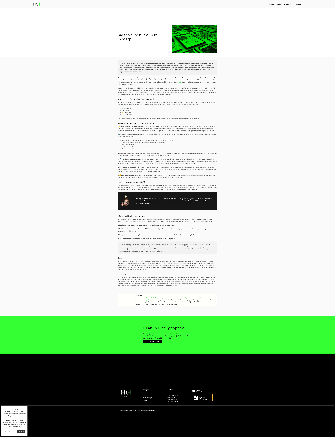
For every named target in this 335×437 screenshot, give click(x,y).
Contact (298, 4)
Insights (128, 44)
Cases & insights (284, 4)
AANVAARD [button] (21, 431)
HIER (180, 82)
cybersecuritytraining (189, 199)
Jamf (135, 187)
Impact (271, 4)
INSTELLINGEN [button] (9, 431)
